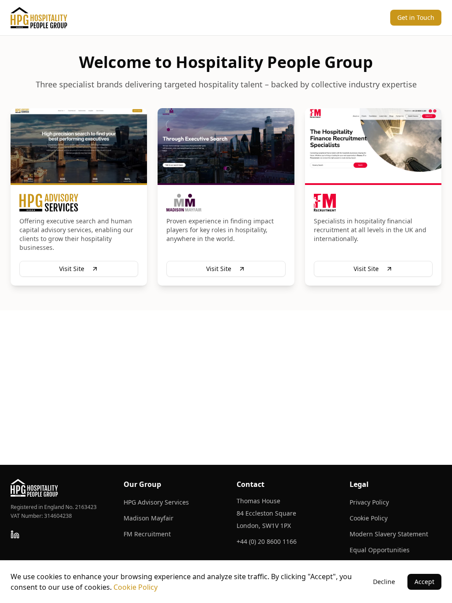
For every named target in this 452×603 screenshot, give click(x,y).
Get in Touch (415, 17)
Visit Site (71, 268)
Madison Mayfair (148, 518)
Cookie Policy (369, 518)
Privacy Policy (369, 502)
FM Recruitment (147, 534)
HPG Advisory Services (156, 502)
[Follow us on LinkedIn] (15, 534)
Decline (384, 581)
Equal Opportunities (380, 550)
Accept (424, 581)
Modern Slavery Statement (389, 534)
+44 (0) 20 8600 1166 (267, 541)
